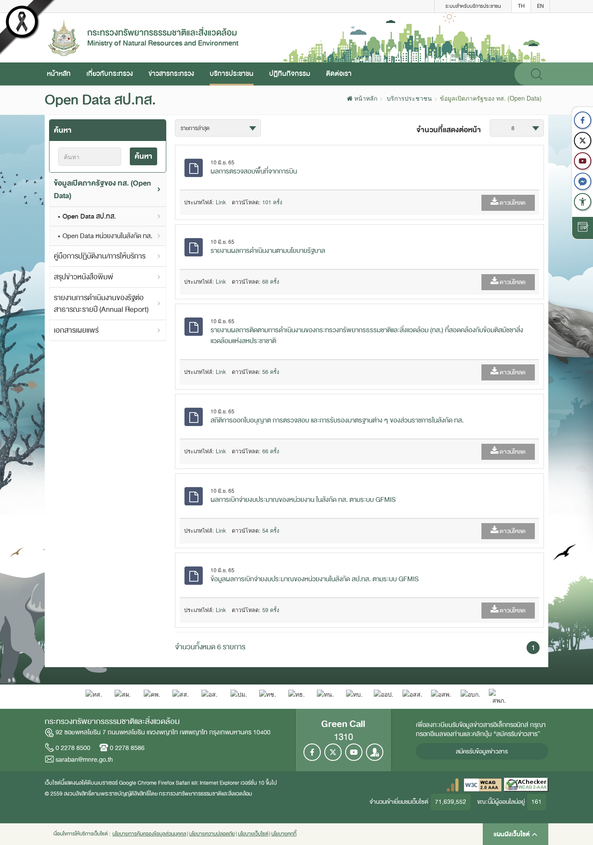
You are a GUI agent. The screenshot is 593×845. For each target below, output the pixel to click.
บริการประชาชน (232, 73)
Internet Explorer (219, 783)
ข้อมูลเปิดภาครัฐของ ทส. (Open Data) (102, 189)
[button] (582, 201)
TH (521, 6)
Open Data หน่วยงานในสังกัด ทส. (107, 236)
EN (540, 6)
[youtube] (582, 161)
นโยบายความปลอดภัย (212, 834)
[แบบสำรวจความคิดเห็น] (582, 228)
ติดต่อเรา (339, 73)
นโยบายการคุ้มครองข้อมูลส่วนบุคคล (149, 834)
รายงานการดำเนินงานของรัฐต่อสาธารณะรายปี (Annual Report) (101, 303)
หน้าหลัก (59, 73)
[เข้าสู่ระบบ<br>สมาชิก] (374, 752)
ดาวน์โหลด (512, 203)
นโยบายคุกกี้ (283, 834)
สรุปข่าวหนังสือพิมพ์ (83, 277)
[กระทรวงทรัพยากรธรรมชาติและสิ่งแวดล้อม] (64, 37)
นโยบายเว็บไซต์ (253, 834)
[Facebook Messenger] (582, 181)
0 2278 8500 (73, 748)
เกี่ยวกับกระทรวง (109, 73)
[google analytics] (452, 784)
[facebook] (582, 120)
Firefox (166, 783)
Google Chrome (138, 783)
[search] (536, 73)
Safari (183, 783)
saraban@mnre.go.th (84, 759)
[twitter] (582, 140)
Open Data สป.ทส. (89, 216)
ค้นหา (143, 156)
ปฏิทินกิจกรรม (289, 73)
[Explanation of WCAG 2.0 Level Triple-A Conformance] (482, 784)
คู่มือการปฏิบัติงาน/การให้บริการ (99, 256)
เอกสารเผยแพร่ (76, 330)
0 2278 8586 (127, 748)
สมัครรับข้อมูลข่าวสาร (482, 752)
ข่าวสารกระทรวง (171, 73)
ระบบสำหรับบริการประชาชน (473, 6)
